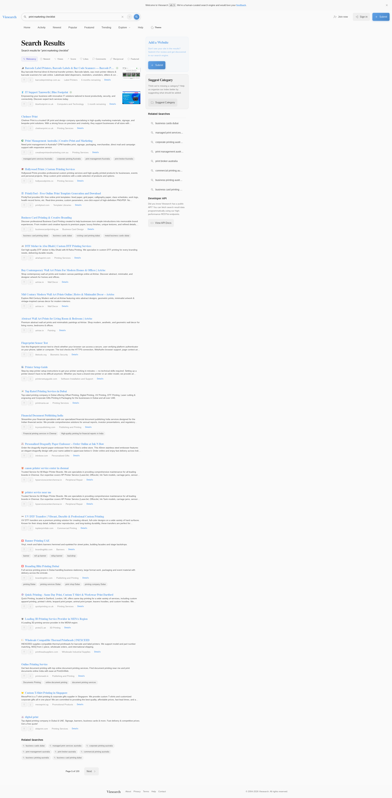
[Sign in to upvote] (24, 79)
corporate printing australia (101, 746)
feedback (241, 5)
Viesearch (9, 16)
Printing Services (65, 128)
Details (107, 80)
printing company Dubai (95, 584)
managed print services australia (67, 746)
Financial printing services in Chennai (39, 433)
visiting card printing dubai (88, 235)
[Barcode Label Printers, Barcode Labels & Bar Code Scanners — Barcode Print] (131, 73)
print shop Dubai (72, 584)
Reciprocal (118, 59)
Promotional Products (62, 704)
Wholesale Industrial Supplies (76, 652)
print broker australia (67, 752)
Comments (101, 59)
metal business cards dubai (117, 235)
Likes (85, 59)
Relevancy (31, 59)
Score (73, 59)
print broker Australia (124, 159)
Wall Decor (53, 282)
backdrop (71, 556)
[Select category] (129, 17)
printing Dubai (29, 584)
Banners (60, 549)
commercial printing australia (96, 752)
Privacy (137, 791)
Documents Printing (32, 682)
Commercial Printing (67, 528)
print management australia (38, 752)
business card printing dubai (35, 235)
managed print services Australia (37, 159)
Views (60, 59)
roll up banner (40, 556)
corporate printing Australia (69, 159)
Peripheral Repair (74, 480)
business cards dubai (62, 235)
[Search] (136, 17)
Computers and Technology (70, 104)
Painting (51, 330)
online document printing (56, 682)
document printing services (84, 682)
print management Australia (98, 159)
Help (153, 791)
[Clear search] (122, 17)
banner (26, 556)
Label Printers (70, 80)
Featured (135, 59)
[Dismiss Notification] (387, 5)
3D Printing (55, 627)
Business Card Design (73, 229)
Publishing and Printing (70, 427)
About (128, 791)
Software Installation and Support (77, 379)
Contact (162, 791)
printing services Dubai (50, 584)
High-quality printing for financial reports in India (82, 433)
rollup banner (56, 556)
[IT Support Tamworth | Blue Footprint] (131, 97)
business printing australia (37, 758)
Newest (46, 59)
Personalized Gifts (60, 455)
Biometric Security (59, 354)
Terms (146, 791)
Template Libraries (62, 205)
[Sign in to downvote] (30, 79)
